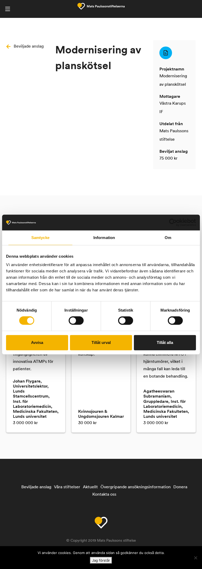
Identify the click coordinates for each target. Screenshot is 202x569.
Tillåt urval (101, 342)
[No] (195, 557)
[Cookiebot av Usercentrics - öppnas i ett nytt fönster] (173, 222)
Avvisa (37, 342)
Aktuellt (90, 487)
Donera (180, 487)
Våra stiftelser (67, 487)
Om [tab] (168, 237)
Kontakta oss (104, 494)
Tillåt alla (165, 342)
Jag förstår (101, 560)
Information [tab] (104, 237)
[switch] (76, 320)
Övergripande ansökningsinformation (135, 487)
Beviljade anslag (29, 46)
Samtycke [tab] (40, 237)
